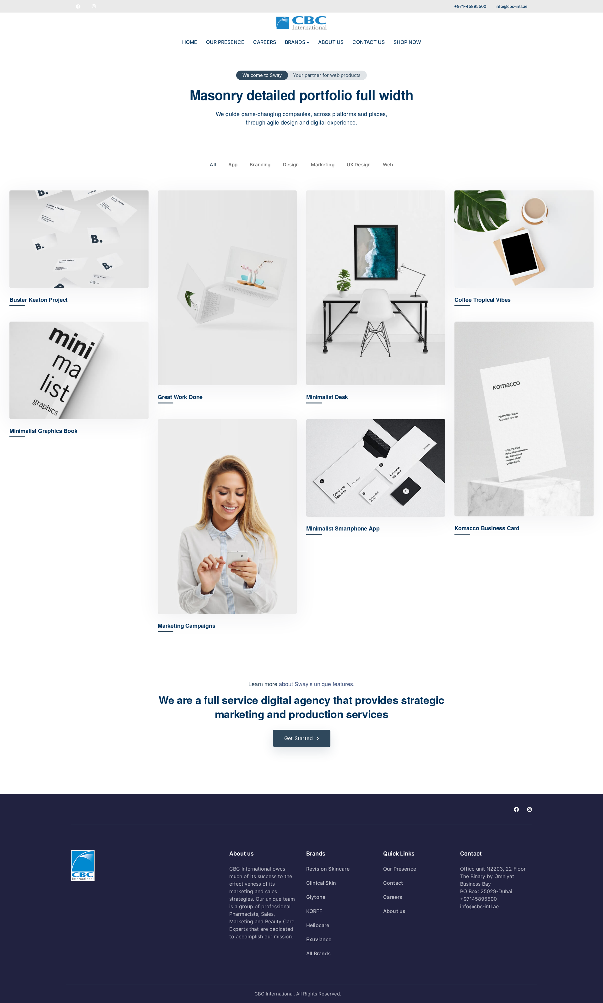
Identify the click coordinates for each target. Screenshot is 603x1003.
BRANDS (295, 42)
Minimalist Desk (327, 397)
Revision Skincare (328, 869)
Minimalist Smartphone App (343, 528)
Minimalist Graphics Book (43, 431)
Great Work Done (180, 397)
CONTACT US (368, 42)
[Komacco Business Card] (524, 419)
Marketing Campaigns (186, 626)
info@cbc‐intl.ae (512, 6)
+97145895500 (478, 899)
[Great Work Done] (227, 287)
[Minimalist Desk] (375, 287)
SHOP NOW (407, 42)
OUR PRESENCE (225, 42)
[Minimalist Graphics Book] (79, 370)
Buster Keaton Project (38, 300)
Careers (392, 897)
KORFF (314, 911)
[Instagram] (93, 6)
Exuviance (318, 939)
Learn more (262, 684)
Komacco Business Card (486, 528)
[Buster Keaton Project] (79, 239)
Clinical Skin (321, 883)
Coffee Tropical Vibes (482, 300)
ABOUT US (331, 42)
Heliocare (317, 925)
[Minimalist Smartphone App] (375, 468)
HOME (189, 42)
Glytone (315, 897)
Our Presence (399, 869)
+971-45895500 (470, 6)
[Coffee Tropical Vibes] (524, 239)
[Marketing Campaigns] (227, 516)
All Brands (318, 953)
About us (394, 911)
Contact (393, 883)
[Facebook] (78, 6)
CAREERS (264, 42)
